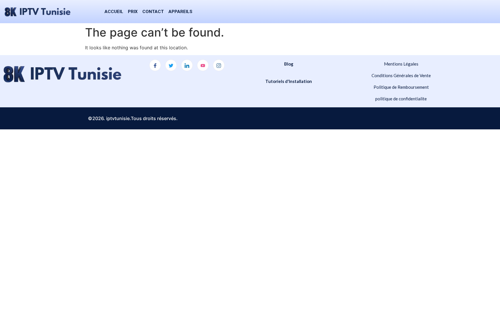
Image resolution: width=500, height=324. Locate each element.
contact (153, 11)
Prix (133, 11)
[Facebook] (155, 65)
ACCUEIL (113, 11)
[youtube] (203, 65)
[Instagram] (219, 65)
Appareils (180, 11)
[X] (171, 65)
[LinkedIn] (187, 65)
